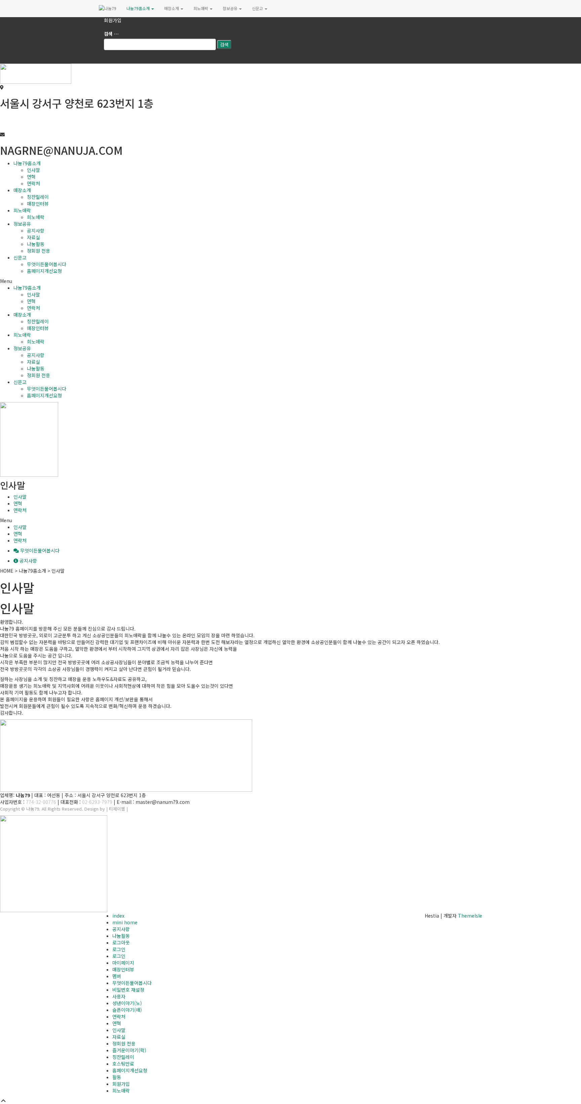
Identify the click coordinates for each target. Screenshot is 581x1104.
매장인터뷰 (38, 203)
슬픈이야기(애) (127, 1009)
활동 (116, 1077)
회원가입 (112, 20)
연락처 (33, 183)
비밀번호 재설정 (128, 989)
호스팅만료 (123, 1063)
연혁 (31, 176)
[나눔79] (107, 8)
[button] (290, 281)
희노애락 (201, 8)
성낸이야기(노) (127, 1003)
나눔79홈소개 (138, 8)
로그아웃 (121, 942)
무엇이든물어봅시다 (46, 264)
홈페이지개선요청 (44, 271)
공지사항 (35, 230)
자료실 (33, 237)
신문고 (258, 8)
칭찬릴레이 (38, 196)
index (118, 915)
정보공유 (230, 8)
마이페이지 (123, 962)
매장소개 (172, 8)
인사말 (33, 170)
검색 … (111, 33)
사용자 (118, 996)
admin (135, 809)
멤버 (116, 976)
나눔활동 (35, 244)
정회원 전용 (38, 250)
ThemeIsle (470, 915)
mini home (125, 922)
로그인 (118, 949)
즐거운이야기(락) (129, 1050)
